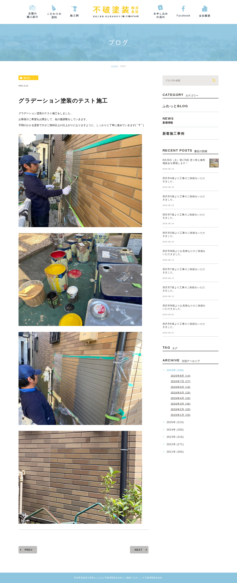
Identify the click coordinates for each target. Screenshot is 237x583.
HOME (114, 66)
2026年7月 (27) (181, 381)
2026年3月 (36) (181, 403)
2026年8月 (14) (181, 375)
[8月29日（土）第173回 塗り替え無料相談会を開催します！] (214, 163)
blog (27, 78)
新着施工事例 (174, 133)
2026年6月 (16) (181, 386)
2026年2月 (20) (181, 409)
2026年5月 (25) (181, 392)
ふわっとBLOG (175, 106)
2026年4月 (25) (181, 398)
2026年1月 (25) (181, 414)
